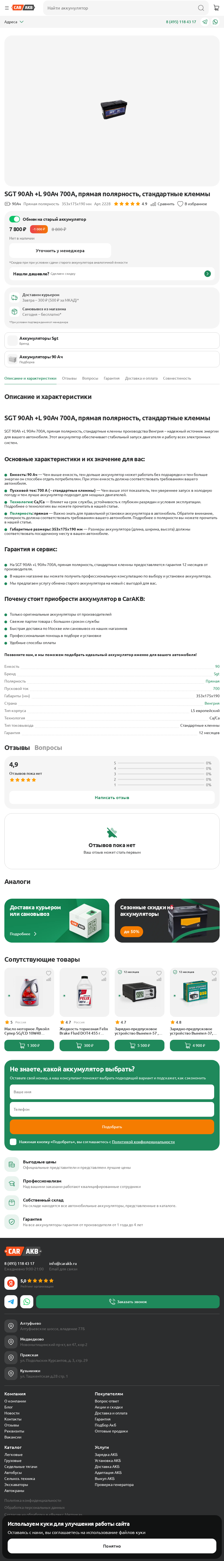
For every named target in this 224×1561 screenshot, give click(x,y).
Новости (11, 1413)
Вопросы (48, 747)
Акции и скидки (109, 1407)
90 (217, 666)
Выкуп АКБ (105, 1478)
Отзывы (17, 747)
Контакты (13, 1419)
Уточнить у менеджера (60, 250)
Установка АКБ (108, 1460)
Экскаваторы (16, 1484)
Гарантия (103, 1419)
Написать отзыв (112, 797)
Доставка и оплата (111, 1413)
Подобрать (112, 1127)
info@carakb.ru (63, 1263)
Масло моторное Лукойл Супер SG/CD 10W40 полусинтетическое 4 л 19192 (26, 1031)
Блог (8, 1407)
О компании (15, 1401)
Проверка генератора (114, 1484)
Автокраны (14, 1490)
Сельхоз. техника (19, 1478)
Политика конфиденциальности (32, 1500)
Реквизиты (14, 1431)
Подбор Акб (105, 1425)
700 (216, 688)
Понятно (112, 1546)
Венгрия (212, 703)
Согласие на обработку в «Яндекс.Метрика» (43, 1514)
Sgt (217, 674)
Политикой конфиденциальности (143, 1142)
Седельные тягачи (20, 1466)
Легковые (13, 1454)
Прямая (213, 681)
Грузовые (13, 1460)
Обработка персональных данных (34, 1507)
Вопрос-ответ (107, 1401)
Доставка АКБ (107, 1466)
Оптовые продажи (111, 1431)
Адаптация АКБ (108, 1472)
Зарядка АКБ (106, 1454)
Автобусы (13, 1472)
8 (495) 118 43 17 (181, 22)
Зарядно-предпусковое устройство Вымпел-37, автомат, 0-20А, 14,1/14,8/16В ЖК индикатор (191, 1031)
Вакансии (12, 1437)
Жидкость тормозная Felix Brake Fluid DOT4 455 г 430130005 (84, 1031)
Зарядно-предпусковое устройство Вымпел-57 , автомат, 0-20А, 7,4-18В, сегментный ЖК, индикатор (137, 1031)
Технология (21, 502)
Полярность (21, 513)
